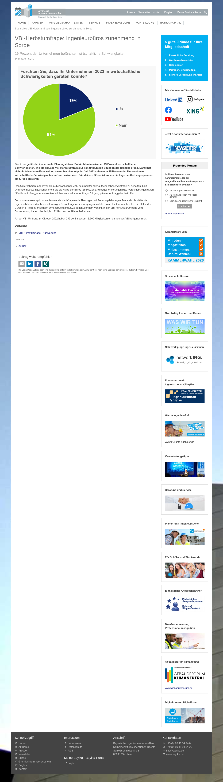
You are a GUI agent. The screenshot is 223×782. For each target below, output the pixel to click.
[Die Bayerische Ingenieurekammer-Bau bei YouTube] (174, 119)
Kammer (37, 22)
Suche (22, 757)
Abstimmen (184, 206)
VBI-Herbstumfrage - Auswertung (37, 232)
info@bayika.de (175, 750)
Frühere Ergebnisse (174, 213)
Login (71, 763)
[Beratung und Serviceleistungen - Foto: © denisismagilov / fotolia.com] (185, 503)
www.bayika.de (174, 754)
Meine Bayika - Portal (189, 12)
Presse (131, 12)
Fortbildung (145, 22)
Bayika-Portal (170, 22)
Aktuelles (23, 746)
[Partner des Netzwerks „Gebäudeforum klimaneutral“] (185, 675)
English (22, 765)
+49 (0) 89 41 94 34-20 (179, 746)
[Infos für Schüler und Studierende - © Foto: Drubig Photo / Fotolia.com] (185, 570)
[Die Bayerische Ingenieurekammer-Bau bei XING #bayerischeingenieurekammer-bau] (195, 110)
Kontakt (157, 12)
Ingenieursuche (118, 22)
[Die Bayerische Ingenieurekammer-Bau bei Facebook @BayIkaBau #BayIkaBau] (168, 110)
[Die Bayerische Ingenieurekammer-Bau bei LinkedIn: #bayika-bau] (174, 99)
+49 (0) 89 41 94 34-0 (178, 743)
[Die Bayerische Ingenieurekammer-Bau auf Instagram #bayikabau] (196, 99)
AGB (70, 750)
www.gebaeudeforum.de (179, 687)
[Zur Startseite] (40, 11)
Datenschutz (71, 272)
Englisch (169, 12)
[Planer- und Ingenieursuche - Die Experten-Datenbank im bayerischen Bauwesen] (185, 537)
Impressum (74, 743)
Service (94, 22)
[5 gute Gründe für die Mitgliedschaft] (184, 58)
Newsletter (144, 12)
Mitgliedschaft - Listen (66, 22)
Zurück (22, 245)
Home (22, 22)
